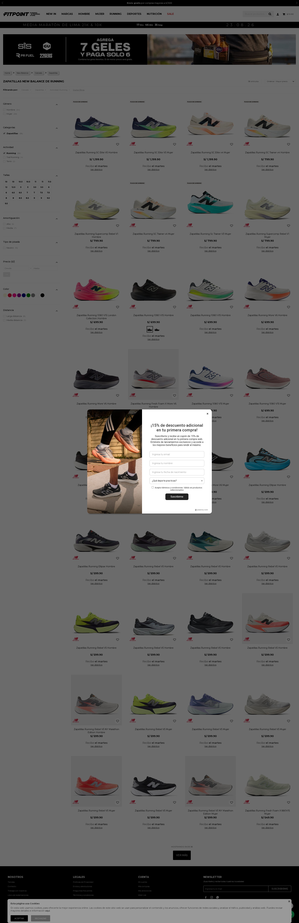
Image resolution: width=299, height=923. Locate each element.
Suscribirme (177, 496)
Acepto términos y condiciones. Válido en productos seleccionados (178, 488)
